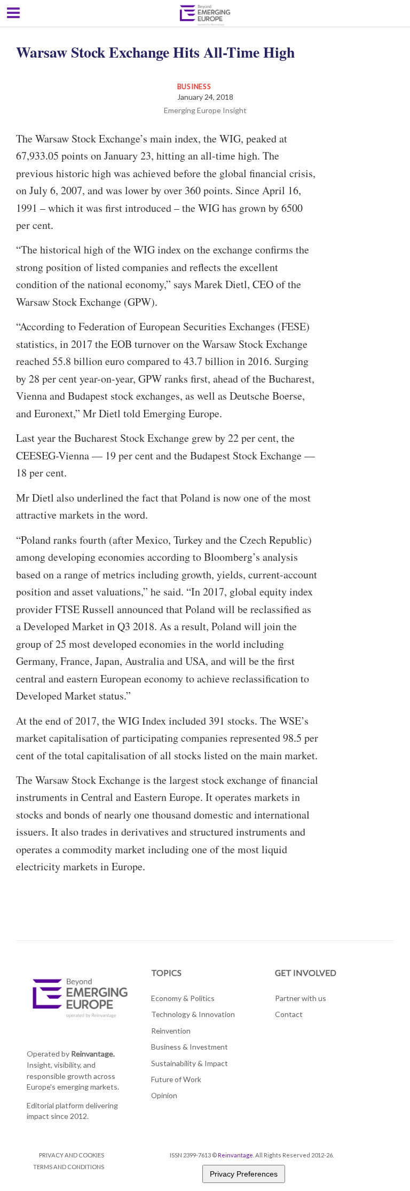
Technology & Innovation (193, 1014)
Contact (289, 1014)
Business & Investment (189, 1046)
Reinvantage (235, 1155)
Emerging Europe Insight (205, 110)
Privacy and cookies (71, 1155)
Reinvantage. (93, 1053)
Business (194, 86)
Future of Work (176, 1079)
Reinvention (171, 1030)
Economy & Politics (183, 998)
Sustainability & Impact (189, 1063)
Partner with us (300, 998)
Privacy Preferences (244, 1174)
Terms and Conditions (68, 1166)
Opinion (164, 1095)
